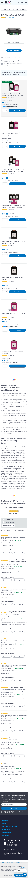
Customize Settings (8, 875)
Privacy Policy (5, 812)
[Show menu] (2, 2)
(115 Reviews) (10, 17)
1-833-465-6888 (13, 848)
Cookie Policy (23, 867)
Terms (2, 862)
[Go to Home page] (8, 2)
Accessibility (18, 862)
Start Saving (14, 808)
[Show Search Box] (19, 2)
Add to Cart (17, 110)
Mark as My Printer (14, 50)
